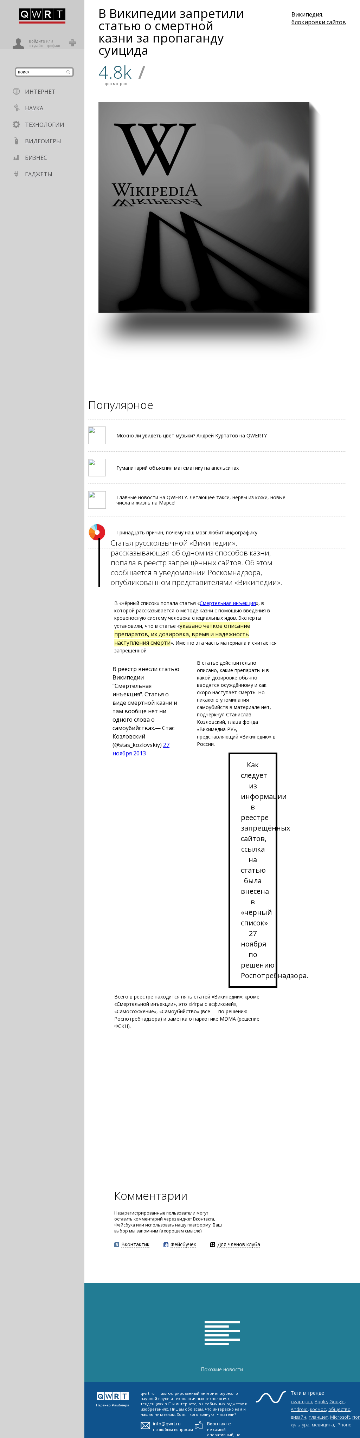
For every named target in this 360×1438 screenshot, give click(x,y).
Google (337, 1401)
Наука (34, 108)
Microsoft (340, 1417)
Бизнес (36, 158)
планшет (318, 1417)
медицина (323, 1424)
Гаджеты (38, 174)
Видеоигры (43, 141)
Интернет (40, 92)
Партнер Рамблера (112, 1405)
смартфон (301, 1401)
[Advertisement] (222, 362)
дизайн (298, 1417)
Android (299, 1409)
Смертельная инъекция (228, 603)
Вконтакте (219, 1423)
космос (318, 1409)
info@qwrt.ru (167, 1423)
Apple (321, 1401)
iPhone (344, 1424)
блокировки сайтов (318, 22)
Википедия (306, 14)
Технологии (44, 125)
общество (339, 1409)
